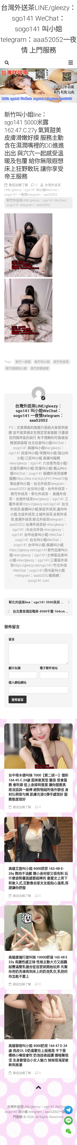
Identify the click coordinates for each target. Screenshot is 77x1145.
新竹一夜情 (23, 361)
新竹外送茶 (61, 361)
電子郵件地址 (49, 668)
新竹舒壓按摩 (40, 368)
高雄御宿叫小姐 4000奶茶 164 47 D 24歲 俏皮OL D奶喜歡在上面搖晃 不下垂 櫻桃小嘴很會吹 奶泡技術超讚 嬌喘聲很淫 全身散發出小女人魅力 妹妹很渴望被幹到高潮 (38, 1055)
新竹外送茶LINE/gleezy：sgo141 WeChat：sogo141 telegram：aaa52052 (37, 202)
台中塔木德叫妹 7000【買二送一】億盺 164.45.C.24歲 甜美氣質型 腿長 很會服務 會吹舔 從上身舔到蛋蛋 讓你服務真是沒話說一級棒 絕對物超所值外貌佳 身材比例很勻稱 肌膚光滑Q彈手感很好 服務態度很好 (38, 787)
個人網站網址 (18, 682)
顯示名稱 (15, 668)
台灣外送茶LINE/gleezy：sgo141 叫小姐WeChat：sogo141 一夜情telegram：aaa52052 (32, 190)
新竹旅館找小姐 (16, 368)
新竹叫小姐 (42, 361)
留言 (12, 639)
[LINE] (68, 1120)
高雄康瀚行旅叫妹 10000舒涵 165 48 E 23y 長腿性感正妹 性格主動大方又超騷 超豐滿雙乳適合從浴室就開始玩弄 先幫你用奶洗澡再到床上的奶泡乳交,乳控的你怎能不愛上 (38, 966)
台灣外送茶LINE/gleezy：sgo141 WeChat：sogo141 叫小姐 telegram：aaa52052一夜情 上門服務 (38, 29)
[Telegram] (68, 1110)
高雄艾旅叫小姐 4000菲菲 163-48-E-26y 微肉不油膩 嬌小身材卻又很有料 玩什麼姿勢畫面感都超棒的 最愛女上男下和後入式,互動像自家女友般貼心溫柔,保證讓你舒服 (38, 878)
